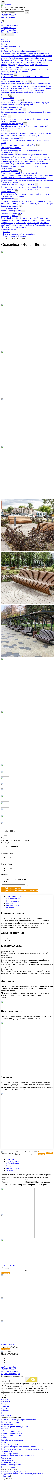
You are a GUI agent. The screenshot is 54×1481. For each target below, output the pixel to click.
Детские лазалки (38, 86)
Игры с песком (29, 88)
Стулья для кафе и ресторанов (35, 65)
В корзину (5, 1273)
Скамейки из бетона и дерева (14, 180)
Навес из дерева (36, 133)
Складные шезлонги (9, 208)
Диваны (4, 95)
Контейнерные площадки (12, 124)
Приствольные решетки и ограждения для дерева (22, 150)
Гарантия (5, 44)
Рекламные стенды (9, 112)
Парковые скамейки (32, 175)
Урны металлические (25, 203)
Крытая (4, 77)
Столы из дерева (44, 194)
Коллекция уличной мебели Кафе (27, 62)
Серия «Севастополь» (27, 187)
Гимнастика (10, 220)
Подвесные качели (25, 119)
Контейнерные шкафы (11, 126)
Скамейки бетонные (17, 178)
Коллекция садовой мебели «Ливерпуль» (25, 158)
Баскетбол (5, 218)
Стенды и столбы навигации (30, 112)
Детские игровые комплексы (37, 84)
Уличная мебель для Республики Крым (18, 184)
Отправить (30, 1182)
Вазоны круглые (24, 69)
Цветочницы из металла (17, 72)
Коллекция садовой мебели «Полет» (28, 161)
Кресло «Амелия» (8, 1344)
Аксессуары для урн (10, 201)
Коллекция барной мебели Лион (22, 56)
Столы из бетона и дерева (26, 194)
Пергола (37, 135)
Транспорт (38, 93)
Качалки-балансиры (10, 90)
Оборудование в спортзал (20, 223)
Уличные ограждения (23, 105)
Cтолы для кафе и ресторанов (14, 53)
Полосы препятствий (28, 90)
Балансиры (6, 84)
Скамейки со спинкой (10, 173)
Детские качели (24, 86)
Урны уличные (7, 199)
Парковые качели (40, 119)
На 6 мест (30, 77)
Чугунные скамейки (9, 182)
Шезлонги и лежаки (10, 206)
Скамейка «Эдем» (8, 1265)
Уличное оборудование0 (11, 213)
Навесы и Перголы (9, 187)
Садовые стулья (32, 166)
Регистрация (12, 25)
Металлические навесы (18, 133)
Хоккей (31, 225)
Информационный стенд (12, 109)
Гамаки (4, 155)
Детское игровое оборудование (14, 81)
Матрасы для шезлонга (11, 147)
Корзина (6, 1476)
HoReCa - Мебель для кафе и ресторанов (18, 51)
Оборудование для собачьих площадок (18, 140)
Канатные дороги (43, 88)
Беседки (4, 133)
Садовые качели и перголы (13, 166)
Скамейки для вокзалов (36, 178)
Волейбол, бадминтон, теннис (23, 218)
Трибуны (5, 225)
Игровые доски (8, 194)
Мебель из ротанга (41, 164)
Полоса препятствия (40, 223)
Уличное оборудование (11, 211)
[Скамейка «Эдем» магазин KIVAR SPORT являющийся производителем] (18, 1237)
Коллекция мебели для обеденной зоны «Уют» (28, 155)
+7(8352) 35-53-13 (8, 15)
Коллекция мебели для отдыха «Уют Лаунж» (20, 157)
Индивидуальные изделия (12, 107)
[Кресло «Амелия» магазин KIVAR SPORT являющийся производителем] (18, 1319)
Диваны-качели (7, 98)
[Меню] (3, 2)
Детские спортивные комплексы (30, 220)
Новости (4, 1399)
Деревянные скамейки (30, 173)
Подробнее (5, 1349)
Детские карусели (9, 86)
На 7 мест (39, 77)
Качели (4, 116)
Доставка (5, 39)
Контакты (5, 48)
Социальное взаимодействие (21, 93)
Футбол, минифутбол (18, 225)
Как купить (6, 42)
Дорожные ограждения (30, 102)
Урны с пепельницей (44, 203)
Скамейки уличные (9, 171)
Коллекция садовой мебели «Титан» (17, 164)
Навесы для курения (25, 135)
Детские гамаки (18, 84)
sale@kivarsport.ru (8, 17)
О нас (3, 37)
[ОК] (31, 1379)
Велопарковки (7, 74)
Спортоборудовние (9, 216)
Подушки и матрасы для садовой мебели (18, 145)
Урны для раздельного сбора (31, 201)
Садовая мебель (8, 152)
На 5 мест (22, 77)
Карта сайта (6, 1415)
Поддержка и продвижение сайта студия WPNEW (22, 1474)
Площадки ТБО (14, 128)
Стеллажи (21, 227)
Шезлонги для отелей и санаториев (27, 189)
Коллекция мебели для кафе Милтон (17, 60)
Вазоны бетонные (9, 69)
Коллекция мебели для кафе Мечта (29, 58)
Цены (3, 1413)
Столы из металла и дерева (12, 196)
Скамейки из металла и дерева (40, 180)
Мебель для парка (8, 121)
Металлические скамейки (12, 175)
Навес (4, 131)
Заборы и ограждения (10, 100)
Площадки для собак (10, 138)
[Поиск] (27, 12)
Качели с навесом (9, 119)
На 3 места (13, 77)
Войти (4, 25)
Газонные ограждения (10, 102)
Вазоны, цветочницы (10, 67)
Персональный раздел (10, 46)
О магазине (6, 1406)
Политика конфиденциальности (15, 1471)
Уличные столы (8, 192)
